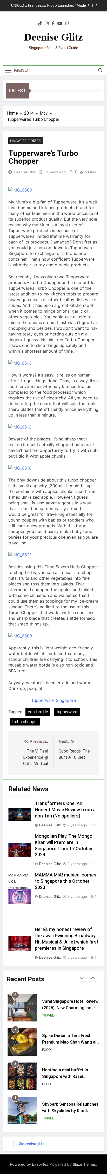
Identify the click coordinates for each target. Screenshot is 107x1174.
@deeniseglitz (31, 1144)
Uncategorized (25, 141)
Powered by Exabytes (29, 1164)
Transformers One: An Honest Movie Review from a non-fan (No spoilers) (65, 810)
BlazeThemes (84, 1164)
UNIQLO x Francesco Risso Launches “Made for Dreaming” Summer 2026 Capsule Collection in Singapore (48, 6)
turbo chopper (25, 721)
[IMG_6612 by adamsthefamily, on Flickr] (19, 427)
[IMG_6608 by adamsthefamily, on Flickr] (20, 635)
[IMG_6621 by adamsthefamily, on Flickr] (19, 554)
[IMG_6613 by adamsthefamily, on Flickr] (19, 363)
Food (46, 1050)
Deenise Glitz (53, 37)
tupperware (66, 711)
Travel (48, 1015)
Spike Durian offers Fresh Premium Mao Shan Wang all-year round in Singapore (70, 1042)
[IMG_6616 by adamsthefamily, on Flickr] (19, 468)
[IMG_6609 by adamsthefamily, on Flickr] (20, 190)
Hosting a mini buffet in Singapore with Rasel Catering (65, 1076)
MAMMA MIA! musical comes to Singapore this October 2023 (65, 881)
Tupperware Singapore (53, 700)
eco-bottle (38, 711)
